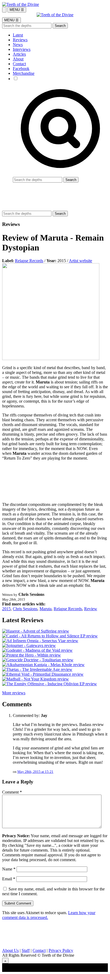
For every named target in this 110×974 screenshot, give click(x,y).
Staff (26, 950)
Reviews (20, 40)
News (18, 44)
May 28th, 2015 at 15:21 (35, 772)
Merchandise (23, 73)
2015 (6, 608)
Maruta (46, 608)
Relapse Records (29, 260)
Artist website (80, 260)
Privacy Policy (61, 950)
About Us (10, 950)
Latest (18, 35)
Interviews (21, 49)
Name (8, 869)
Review (90, 608)
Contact (19, 63)
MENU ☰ (17, 10)
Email (8, 879)
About (18, 59)
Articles (19, 54)
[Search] (4, 10)
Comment (12, 792)
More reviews (13, 693)
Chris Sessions (25, 608)
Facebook (21, 68)
